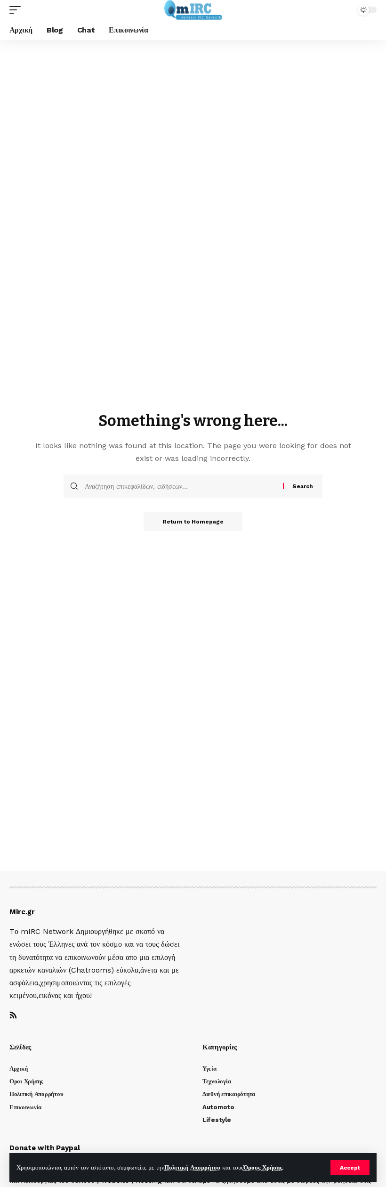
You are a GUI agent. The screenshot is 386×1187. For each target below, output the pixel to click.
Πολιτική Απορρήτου (192, 1167)
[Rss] (13, 1016)
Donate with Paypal (44, 1148)
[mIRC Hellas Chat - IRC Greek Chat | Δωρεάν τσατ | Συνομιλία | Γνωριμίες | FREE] (193, 10)
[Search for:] (180, 486)
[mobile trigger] (17, 10)
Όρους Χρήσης (262, 1167)
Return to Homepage (193, 521)
